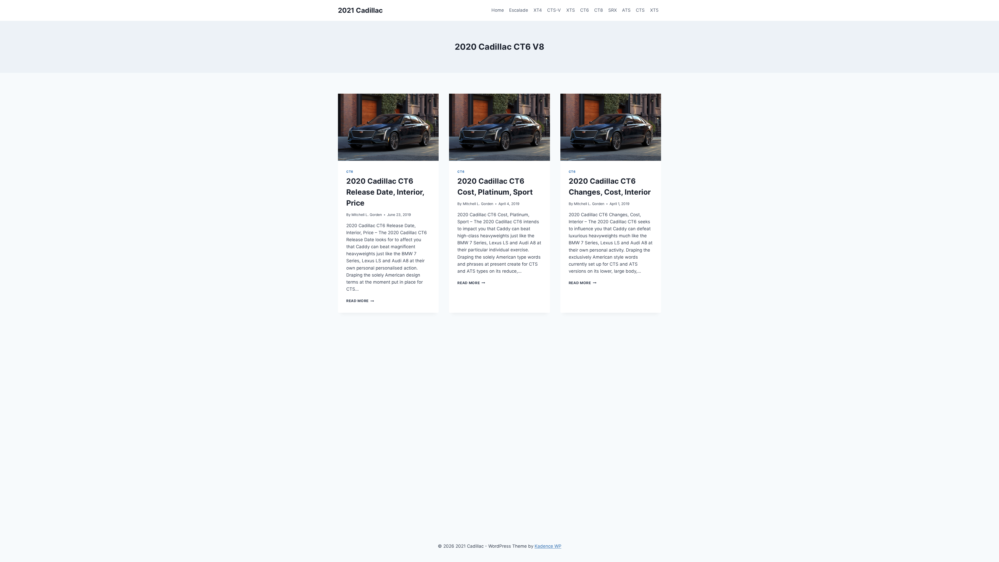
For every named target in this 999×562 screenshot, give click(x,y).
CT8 (598, 10)
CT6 (584, 10)
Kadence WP (548, 546)
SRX (612, 10)
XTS (570, 10)
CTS (640, 10)
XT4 (538, 10)
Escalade (518, 10)
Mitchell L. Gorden (366, 215)
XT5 (654, 10)
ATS (626, 10)
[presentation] (388, 127)
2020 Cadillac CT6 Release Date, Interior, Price (385, 192)
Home (497, 10)
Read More (360, 301)
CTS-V (554, 10)
